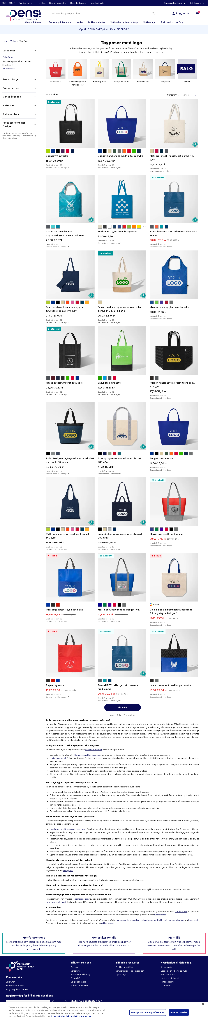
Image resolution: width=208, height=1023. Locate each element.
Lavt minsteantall (58, 758)
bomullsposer (178, 920)
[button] (34, 21)
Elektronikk (167, 22)
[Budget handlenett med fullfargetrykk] (122, 123)
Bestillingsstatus (57, 3)
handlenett (193, 920)
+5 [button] (144, 227)
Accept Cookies (178, 1012)
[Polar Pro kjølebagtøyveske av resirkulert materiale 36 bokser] (70, 426)
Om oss (74, 967)
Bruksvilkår (76, 978)
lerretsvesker (133, 920)
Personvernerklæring (80, 974)
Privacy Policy (58, 1016)
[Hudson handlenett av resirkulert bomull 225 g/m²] (174, 350)
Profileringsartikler (124, 967)
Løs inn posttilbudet (170, 978)
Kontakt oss (166, 985)
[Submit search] (153, 13)
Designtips (68, 870)
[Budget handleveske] (174, 426)
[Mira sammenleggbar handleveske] (174, 274)
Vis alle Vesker (8, 68)
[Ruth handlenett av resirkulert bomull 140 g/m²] (70, 501)
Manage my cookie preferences (148, 1012)
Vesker (80, 22)
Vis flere (122, 707)
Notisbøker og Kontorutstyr (124, 22)
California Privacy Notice (78, 1016)
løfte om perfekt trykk (56, 902)
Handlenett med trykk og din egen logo (68, 829)
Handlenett (7, 65)
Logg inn (181, 13)
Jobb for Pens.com (79, 985)
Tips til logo (121, 974)
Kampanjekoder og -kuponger (130, 970)
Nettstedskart (167, 981)
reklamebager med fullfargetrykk (155, 920)
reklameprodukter (93, 749)
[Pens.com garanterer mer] (20, 966)
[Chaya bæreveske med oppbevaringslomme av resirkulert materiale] (70, 199)
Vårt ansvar (76, 970)
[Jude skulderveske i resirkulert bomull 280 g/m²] (122, 501)
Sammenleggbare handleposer (16, 61)
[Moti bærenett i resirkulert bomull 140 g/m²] (174, 123)
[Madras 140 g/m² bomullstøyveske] (122, 199)
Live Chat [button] (40, 3)
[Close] (203, 1004)
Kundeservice (181, 911)
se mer (159, 52)
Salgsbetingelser (78, 981)
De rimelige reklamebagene (87, 755)
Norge (197, 3)
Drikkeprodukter (96, 22)
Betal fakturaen (78, 3)
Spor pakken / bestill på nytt (174, 970)
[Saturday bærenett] (122, 350)
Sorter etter (173, 95)
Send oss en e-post (15, 985)
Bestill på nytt (97, 3)
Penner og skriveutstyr (60, 22)
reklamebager (107, 923)
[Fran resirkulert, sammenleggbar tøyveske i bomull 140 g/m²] (70, 274)
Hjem (5, 41)
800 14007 (8, 3)
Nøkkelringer (149, 22)
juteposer (121, 920)
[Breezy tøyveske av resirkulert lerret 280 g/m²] (122, 426)
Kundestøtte (25, 3)
